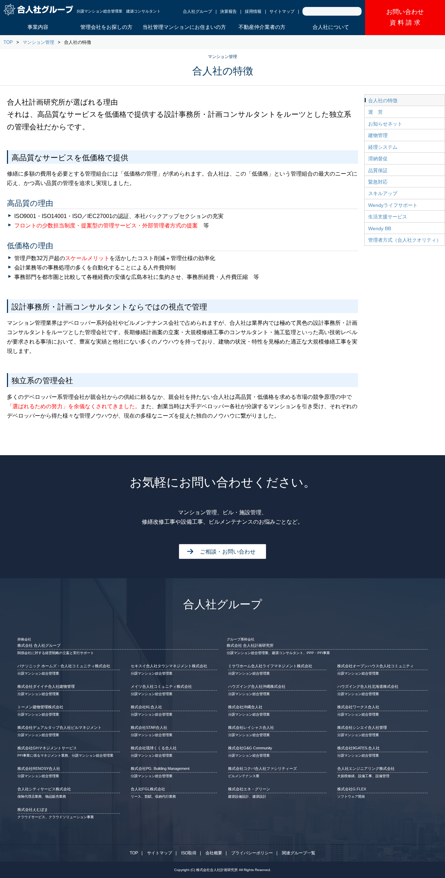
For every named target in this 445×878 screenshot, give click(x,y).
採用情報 (253, 11)
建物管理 (378, 135)
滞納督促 (378, 158)
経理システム (382, 147)
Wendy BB (379, 228)
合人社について (331, 27)
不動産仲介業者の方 (261, 27)
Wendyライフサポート (393, 205)
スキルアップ (382, 193)
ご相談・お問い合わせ (228, 552)
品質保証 (378, 170)
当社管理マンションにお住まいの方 (184, 27)
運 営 (375, 112)
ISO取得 (188, 853)
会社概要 (213, 853)
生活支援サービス (387, 216)
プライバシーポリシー (252, 853)
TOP (8, 42)
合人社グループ (197, 11)
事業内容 (37, 27)
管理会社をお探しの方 (106, 27)
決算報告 (228, 11)
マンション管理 (38, 42)
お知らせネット (385, 124)
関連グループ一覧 (298, 853)
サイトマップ (281, 11)
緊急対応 (378, 182)
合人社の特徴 (382, 100)
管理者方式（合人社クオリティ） (404, 240)
